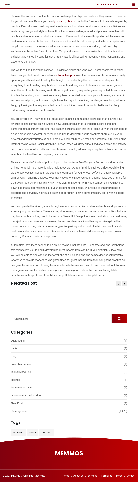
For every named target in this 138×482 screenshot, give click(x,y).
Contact (131, 475)
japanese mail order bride (26, 395)
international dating (22, 387)
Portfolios (106, 475)
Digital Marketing (21, 372)
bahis (14, 348)
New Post (17, 403)
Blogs (119, 475)
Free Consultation (107, 4)
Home (66, 475)
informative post (66, 75)
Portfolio (46, 432)
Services (92, 475)
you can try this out (65, 21)
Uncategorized (19, 411)
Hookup (15, 379)
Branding (18, 432)
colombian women (21, 364)
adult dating (18, 340)
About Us (78, 475)
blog (13, 356)
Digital (32, 432)
